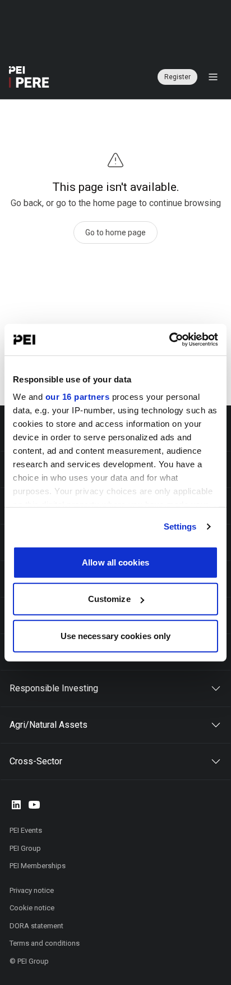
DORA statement (36, 926)
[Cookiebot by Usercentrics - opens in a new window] (169, 339)
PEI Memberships (38, 865)
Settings (180, 526)
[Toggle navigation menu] (213, 77)
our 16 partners (77, 397)
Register (177, 77)
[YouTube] (34, 804)
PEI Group (25, 848)
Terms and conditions (45, 943)
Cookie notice (32, 908)
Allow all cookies (115, 562)
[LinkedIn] (16, 804)
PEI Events (26, 830)
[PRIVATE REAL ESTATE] (29, 77)
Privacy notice (32, 890)
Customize (109, 599)
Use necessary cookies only (116, 635)
